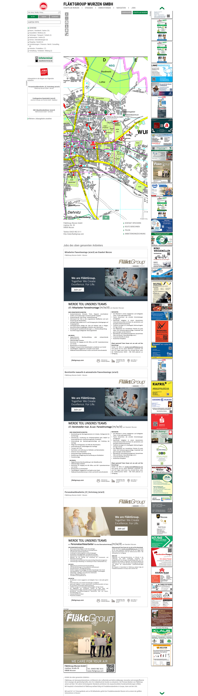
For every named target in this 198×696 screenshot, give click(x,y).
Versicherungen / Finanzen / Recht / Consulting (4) (44, 45)
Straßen (89, 8)
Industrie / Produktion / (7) (37, 48)
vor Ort (33, 16)
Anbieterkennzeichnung (135, 234)
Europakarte (126, 12)
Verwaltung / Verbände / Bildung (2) (40, 51)
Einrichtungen (104, 8)
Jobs (133, 8)
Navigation (121, 8)
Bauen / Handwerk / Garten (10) (39, 30)
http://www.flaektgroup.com (73, 234)
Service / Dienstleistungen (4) (38, 40)
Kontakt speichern (133, 223)
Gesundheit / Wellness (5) (37, 33)
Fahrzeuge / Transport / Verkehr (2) (40, 35)
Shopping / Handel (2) (36, 42)
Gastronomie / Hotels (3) (37, 37)
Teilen (127, 230)
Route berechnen (111, 119)
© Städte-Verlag (143, 218)
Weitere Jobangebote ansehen (40, 119)
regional (44, 16)
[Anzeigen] (44, 72)
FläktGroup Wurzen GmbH (88, 4)
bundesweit (55, 16)
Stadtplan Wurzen (71, 8)
